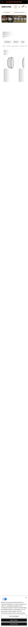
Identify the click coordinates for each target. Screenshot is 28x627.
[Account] (19, 7)
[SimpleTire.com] (7, 7)
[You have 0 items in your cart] (22, 7)
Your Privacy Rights (14, 616)
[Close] (26, 597)
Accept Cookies (14, 623)
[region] (14, 611)
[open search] (15, 7)
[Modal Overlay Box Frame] (14, 2)
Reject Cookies (14, 620)
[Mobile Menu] (26, 7)
